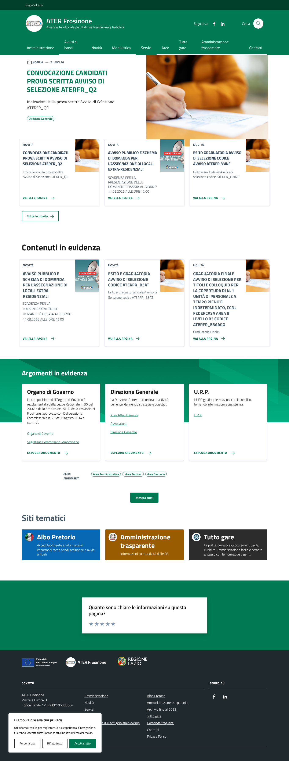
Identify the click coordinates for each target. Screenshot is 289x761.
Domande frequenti (160, 722)
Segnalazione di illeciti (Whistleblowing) (112, 722)
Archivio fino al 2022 (161, 709)
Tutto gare (183, 45)
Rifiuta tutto (54, 743)
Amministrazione (40, 48)
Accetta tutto (82, 743)
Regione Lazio (34, 5)
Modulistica (121, 48)
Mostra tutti (144, 497)
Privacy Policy (156, 736)
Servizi (146, 48)
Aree (165, 48)
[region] (55, 733)
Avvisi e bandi (70, 45)
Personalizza (27, 743)
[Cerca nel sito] (258, 23)
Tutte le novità (38, 216)
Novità (96, 48)
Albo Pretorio (156, 695)
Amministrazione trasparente (215, 45)
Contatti (255, 48)
